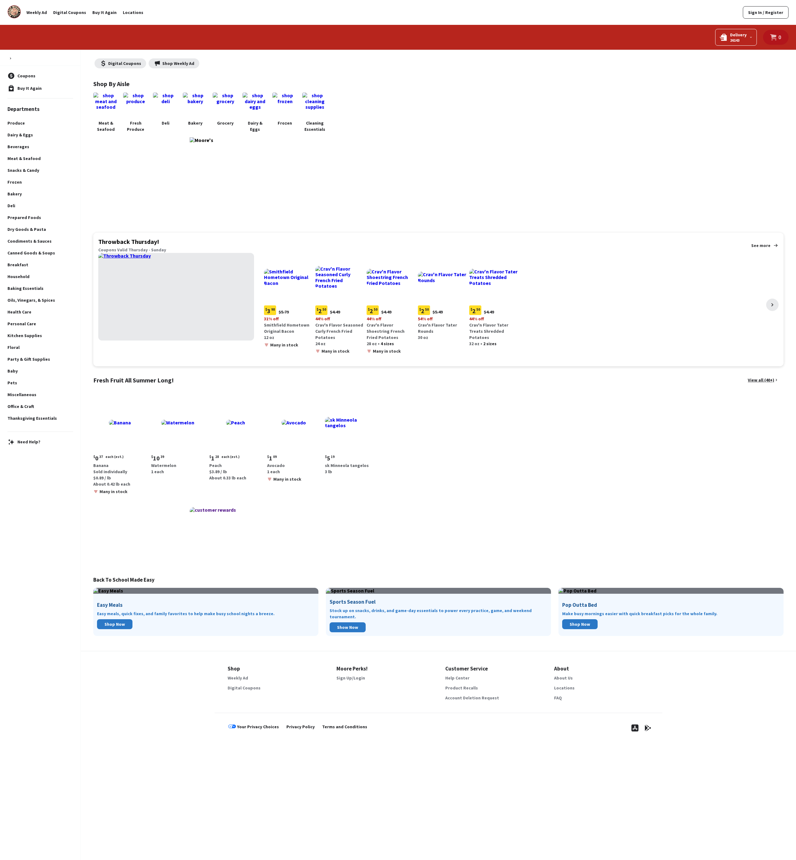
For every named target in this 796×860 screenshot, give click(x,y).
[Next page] (772, 305)
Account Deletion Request (472, 698)
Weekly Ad (36, 12)
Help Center (457, 678)
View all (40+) (761, 380)
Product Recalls (461, 688)
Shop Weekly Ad (178, 63)
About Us (563, 678)
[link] (766, 12)
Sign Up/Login (350, 678)
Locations (133, 12)
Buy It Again (104, 12)
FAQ (558, 698)
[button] (288, 301)
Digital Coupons (69, 12)
